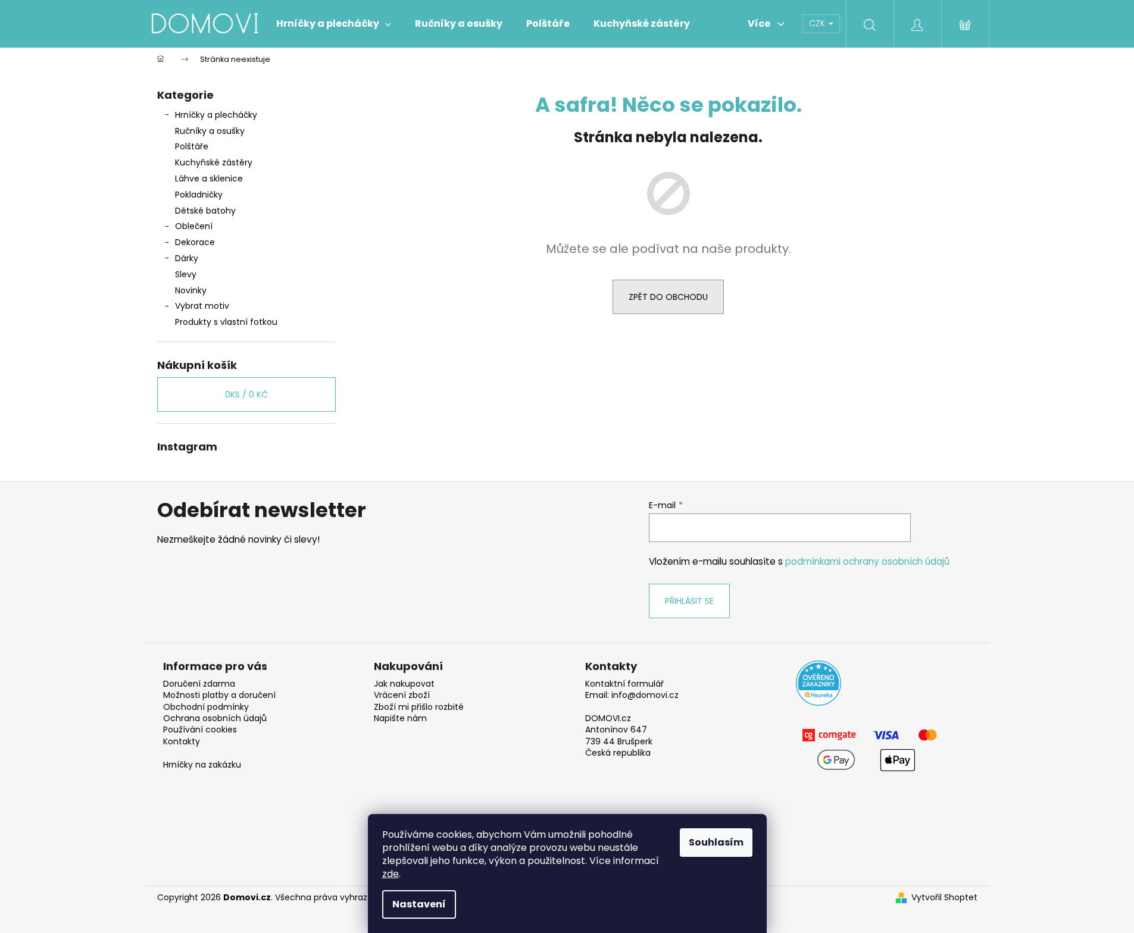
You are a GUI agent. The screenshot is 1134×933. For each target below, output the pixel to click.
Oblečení (194, 226)
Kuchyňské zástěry (213, 162)
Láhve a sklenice (209, 178)
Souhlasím (716, 842)
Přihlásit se (689, 601)
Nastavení (419, 904)
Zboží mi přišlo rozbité (419, 707)
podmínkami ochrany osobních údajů (867, 561)
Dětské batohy (205, 211)
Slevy (185, 274)
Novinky (191, 290)
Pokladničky (199, 195)
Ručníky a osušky (210, 131)
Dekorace (195, 242)
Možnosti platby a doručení (219, 695)
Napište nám (400, 718)
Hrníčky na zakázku (202, 765)
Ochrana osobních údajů (215, 718)
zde (390, 874)
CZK (818, 23)
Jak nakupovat (404, 684)
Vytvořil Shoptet (944, 897)
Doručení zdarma (199, 684)
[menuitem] (333, 24)
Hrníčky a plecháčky (216, 115)
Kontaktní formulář (624, 684)
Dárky (186, 258)
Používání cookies (200, 729)
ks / (246, 394)
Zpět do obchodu (668, 297)
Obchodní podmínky (206, 707)
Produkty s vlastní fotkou (226, 322)
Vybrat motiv (202, 306)
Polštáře (191, 146)
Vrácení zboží (402, 695)
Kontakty (181, 741)
